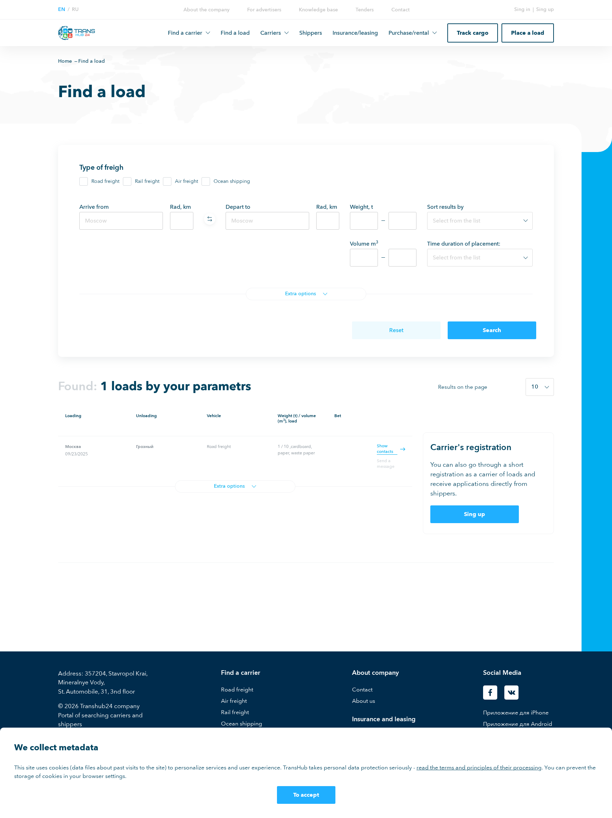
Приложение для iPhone (516, 712)
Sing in (522, 9)
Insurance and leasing (383, 719)
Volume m (364, 243)
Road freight (105, 181)
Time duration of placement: (463, 243)
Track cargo (472, 32)
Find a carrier (240, 673)
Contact (400, 10)
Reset (396, 330)
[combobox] (480, 221)
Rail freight (147, 181)
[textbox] (479, 220)
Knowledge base (318, 10)
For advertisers (264, 10)
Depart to (238, 206)
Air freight (186, 181)
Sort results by (445, 206)
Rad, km (180, 206)
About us (363, 700)
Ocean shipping (232, 181)
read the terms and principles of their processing (479, 767)
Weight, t (361, 206)
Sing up (545, 9)
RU (75, 9)
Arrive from (94, 206)
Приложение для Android (517, 724)
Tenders (365, 10)
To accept (306, 794)
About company (375, 673)
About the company (206, 10)
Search (492, 330)
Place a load (527, 32)
